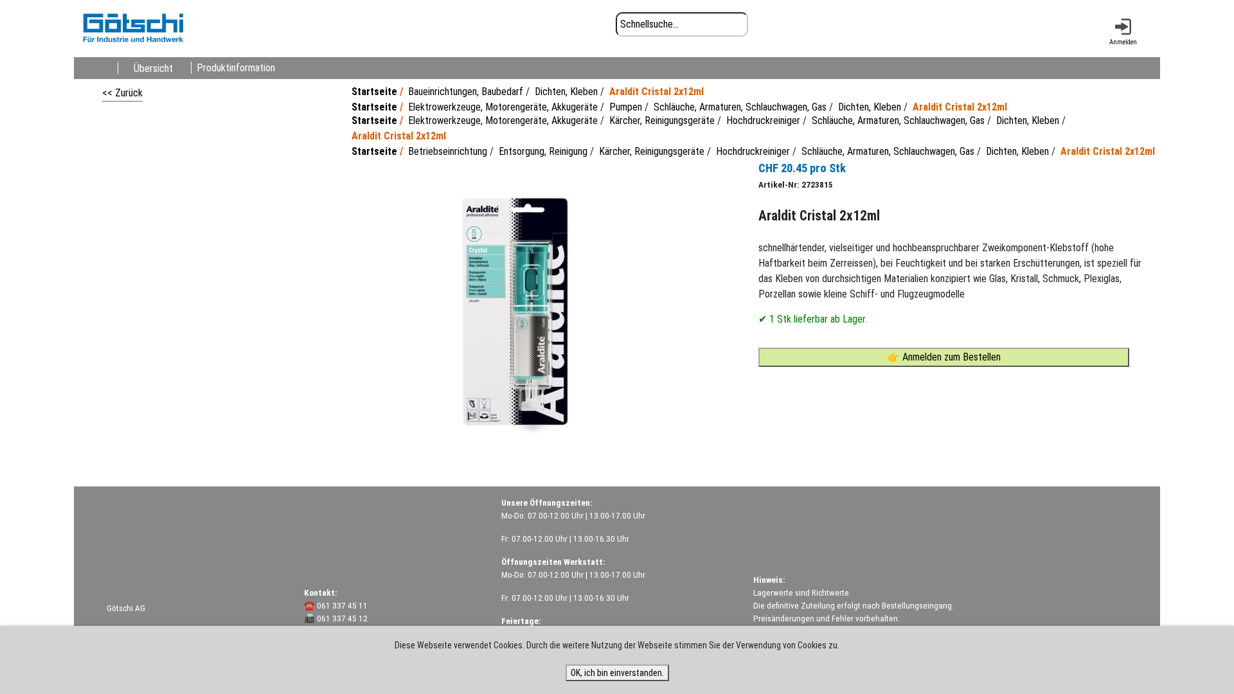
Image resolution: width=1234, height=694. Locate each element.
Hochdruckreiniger (763, 120)
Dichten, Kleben (566, 91)
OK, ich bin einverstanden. (617, 673)
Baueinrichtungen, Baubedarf (465, 91)
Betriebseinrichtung (447, 151)
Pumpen (625, 107)
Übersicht (153, 68)
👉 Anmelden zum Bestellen (944, 357)
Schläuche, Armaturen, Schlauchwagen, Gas (740, 107)
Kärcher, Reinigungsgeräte (662, 120)
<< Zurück (122, 93)
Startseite (374, 91)
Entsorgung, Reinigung (543, 151)
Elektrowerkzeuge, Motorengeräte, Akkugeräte (503, 107)
